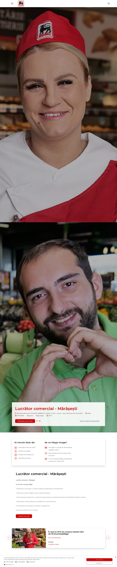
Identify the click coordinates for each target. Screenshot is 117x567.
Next (108, 538)
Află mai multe (36, 559)
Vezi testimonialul (54, 536)
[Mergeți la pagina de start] (21, 4)
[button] (40, 421)
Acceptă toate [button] (99, 559)
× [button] (115, 557)
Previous (9, 538)
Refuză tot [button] (99, 563)
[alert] (58, 561)
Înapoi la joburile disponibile (89, 421)
